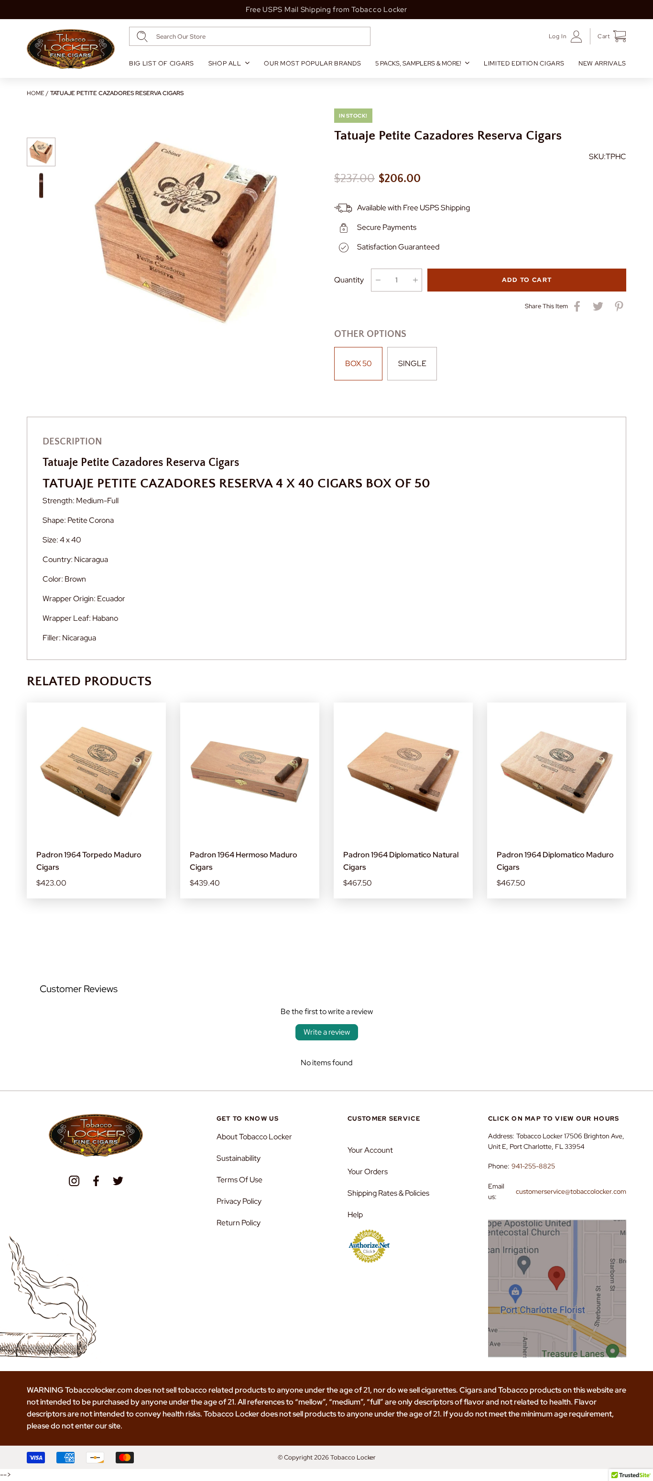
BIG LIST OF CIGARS (161, 63)
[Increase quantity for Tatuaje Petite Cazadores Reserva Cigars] (415, 280)
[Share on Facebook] (577, 306)
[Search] (142, 36)
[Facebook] (96, 1181)
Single (412, 363)
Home (35, 93)
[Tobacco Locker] (71, 49)
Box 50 (358, 363)
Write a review (327, 1032)
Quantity (349, 280)
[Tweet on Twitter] (598, 306)
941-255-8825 (533, 1166)
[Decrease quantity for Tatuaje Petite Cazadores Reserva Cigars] (377, 280)
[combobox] (249, 36)
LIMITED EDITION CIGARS (524, 63)
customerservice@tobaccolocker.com (571, 1191)
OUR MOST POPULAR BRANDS (312, 63)
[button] (608, 36)
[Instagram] (74, 1181)
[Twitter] (118, 1181)
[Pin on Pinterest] (619, 306)
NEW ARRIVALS (602, 63)
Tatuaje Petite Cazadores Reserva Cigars (117, 93)
